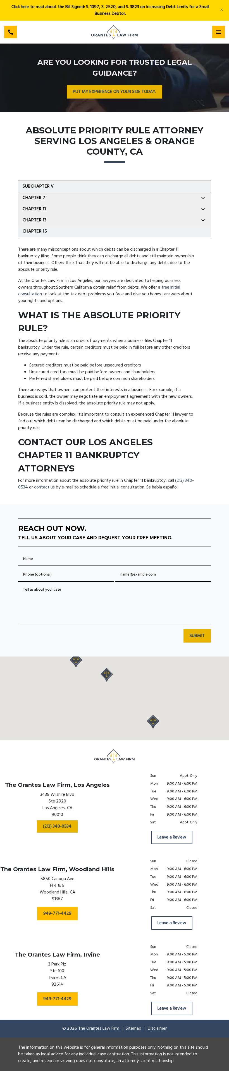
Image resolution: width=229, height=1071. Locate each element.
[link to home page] (114, 32)
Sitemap (133, 1028)
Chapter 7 (34, 198)
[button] (107, 675)
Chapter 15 (35, 231)
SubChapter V (38, 186)
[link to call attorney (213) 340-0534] (10, 32)
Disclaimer (157, 1028)
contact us (44, 487)
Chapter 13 (34, 220)
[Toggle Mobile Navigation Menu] (218, 32)
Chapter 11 (34, 209)
